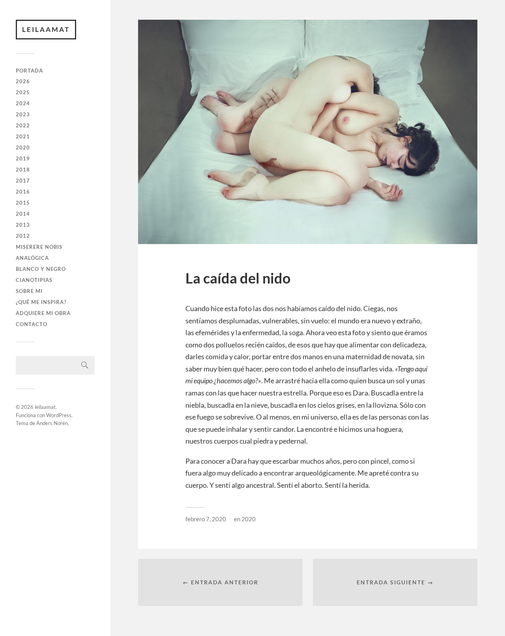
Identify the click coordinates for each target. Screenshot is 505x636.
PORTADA (29, 70)
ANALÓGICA (32, 258)
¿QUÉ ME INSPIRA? (41, 302)
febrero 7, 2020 (205, 518)
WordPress (58, 415)
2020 (23, 147)
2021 (23, 136)
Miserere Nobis (39, 247)
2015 (23, 203)
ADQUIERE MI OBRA (43, 313)
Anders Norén (52, 423)
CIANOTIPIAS (34, 280)
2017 (23, 180)
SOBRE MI (29, 291)
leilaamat (46, 29)
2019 (23, 158)
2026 (23, 81)
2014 (23, 214)
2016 (23, 191)
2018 (23, 169)
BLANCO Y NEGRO (41, 269)
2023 (23, 114)
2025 (23, 92)
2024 (23, 103)
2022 (23, 125)
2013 (23, 225)
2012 (23, 236)
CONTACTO (31, 324)
